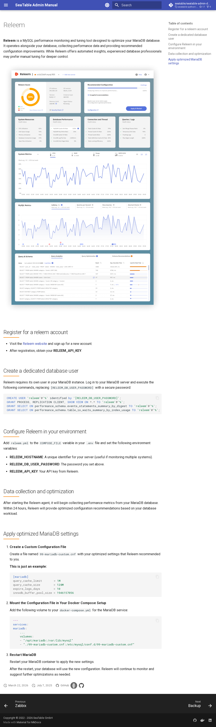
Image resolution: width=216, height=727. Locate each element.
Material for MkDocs (29, 722)
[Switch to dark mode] (107, 5)
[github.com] (195, 720)
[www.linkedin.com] (210, 720)
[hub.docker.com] (202, 720)
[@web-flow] (81, 685)
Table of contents (180, 23)
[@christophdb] (73, 685)
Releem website (35, 344)
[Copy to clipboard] (157, 397)
